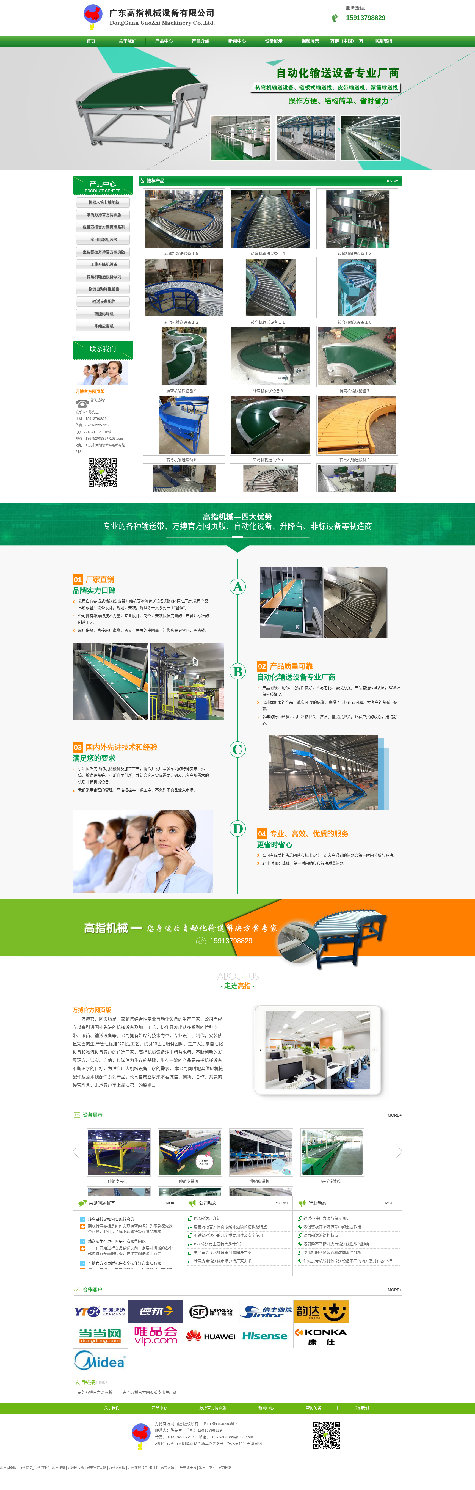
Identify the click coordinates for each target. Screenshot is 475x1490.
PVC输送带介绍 (207, 1218)
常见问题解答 (102, 1203)
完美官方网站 (96, 1468)
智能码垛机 (104, 314)
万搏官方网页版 (92, 1010)
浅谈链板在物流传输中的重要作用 (332, 1227)
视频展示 (310, 41)
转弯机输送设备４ (354, 460)
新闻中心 (237, 41)
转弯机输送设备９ (181, 391)
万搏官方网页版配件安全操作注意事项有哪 (124, 1263)
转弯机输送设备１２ (181, 322)
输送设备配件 (103, 301)
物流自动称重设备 (104, 289)
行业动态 (317, 1203)
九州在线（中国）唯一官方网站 (151, 1468)
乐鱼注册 (58, 1468)
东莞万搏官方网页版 (95, 1392)
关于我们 (127, 41)
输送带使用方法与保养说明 (326, 1218)
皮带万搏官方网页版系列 (104, 227)
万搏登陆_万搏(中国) (34, 1468)
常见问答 (313, 1408)
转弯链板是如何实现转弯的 (111, 1219)
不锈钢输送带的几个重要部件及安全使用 (228, 1235)
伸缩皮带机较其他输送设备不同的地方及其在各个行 (347, 1261)
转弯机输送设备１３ (355, 253)
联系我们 (361, 1408)
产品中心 (164, 41)
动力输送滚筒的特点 (320, 1235)
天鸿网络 (254, 1443)
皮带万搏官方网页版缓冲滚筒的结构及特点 (230, 1227)
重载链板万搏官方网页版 (104, 252)
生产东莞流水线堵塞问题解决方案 (223, 1253)
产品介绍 (200, 41)
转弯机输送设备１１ (268, 322)
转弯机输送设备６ (181, 460)
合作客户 (93, 1290)
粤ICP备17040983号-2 (220, 1424)
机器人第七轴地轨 (104, 202)
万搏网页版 (117, 1468)
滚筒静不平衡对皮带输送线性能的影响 (336, 1244)
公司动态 (208, 1203)
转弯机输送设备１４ (268, 253)
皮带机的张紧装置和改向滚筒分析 (332, 1253)
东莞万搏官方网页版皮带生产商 (150, 1392)
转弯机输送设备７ (354, 391)
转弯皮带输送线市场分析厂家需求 (223, 1261)
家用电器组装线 (103, 240)
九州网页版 (76, 1468)
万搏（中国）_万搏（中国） (346, 43)
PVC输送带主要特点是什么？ (219, 1244)
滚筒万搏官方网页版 (104, 215)
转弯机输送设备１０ (355, 322)
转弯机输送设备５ (268, 460)
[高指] (151, 29)
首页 (91, 41)
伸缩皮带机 (104, 326)
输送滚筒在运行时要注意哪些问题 (117, 1241)
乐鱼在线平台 (186, 1468)
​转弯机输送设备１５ (181, 253)
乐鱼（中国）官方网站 (215, 1468)
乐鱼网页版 (8, 1468)
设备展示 (274, 41)
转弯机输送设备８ (268, 391)
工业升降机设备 (103, 264)
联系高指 (383, 41)
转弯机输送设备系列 (104, 277)
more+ (392, 180)
